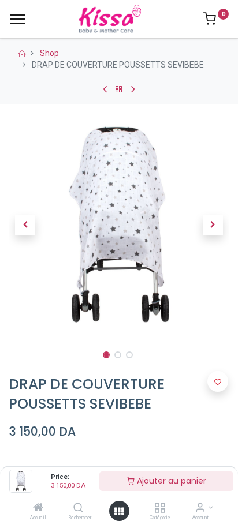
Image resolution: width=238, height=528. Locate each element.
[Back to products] (119, 89)
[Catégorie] (159, 508)
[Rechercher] (78, 508)
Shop (49, 53)
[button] (25, 224)
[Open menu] (119, 511)
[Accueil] (38, 508)
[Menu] (17, 19)
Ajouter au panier (170, 480)
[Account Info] (200, 508)
